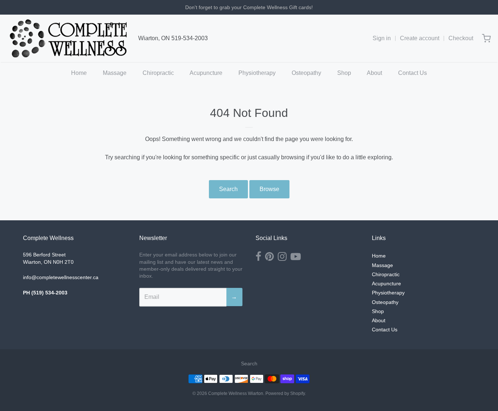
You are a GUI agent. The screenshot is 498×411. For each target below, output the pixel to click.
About (374, 73)
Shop (344, 73)
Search (228, 189)
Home (79, 73)
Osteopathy (306, 73)
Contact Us (412, 73)
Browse (269, 189)
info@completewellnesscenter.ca (60, 277)
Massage (115, 73)
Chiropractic (158, 73)
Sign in (382, 38)
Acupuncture (206, 73)
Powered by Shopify (285, 393)
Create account (419, 38)
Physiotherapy (257, 73)
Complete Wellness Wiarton (235, 393)
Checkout (460, 38)
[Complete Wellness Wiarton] (68, 38)
